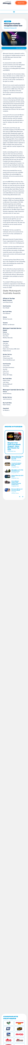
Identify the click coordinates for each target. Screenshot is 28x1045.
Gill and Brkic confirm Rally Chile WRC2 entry (17, 470)
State (18, 467)
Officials (13, 493)
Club (15, 451)
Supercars (19, 460)
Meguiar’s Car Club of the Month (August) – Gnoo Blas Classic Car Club (14, 446)
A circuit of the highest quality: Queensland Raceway (16, 464)
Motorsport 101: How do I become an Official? (17, 489)
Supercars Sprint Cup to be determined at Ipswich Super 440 (17, 457)
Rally (18, 472)
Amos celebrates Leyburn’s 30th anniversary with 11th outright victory (16, 482)
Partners (17, 493)
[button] (14, 11)
